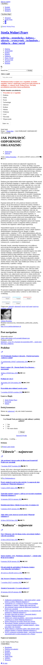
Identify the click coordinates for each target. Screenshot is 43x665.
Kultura (7, 52)
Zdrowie (7, 61)
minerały (11, 306)
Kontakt (7, 7)
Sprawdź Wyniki (21, 435)
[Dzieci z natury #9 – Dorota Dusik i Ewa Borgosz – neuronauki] (2, 363)
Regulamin (8, 647)
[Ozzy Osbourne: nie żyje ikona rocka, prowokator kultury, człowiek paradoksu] (2, 530)
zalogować (11, 411)
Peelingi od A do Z (7, 379)
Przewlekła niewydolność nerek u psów (14, 388)
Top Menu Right (6, 14)
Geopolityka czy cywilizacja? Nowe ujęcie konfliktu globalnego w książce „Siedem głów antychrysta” (21, 604)
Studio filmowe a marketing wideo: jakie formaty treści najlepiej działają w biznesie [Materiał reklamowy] (22, 629)
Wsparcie (8, 18)
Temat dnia (9, 131)
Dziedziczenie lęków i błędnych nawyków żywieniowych (20, 505)
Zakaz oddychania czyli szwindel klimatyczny (15, 338)
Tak (8, 424)
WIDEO (7, 658)
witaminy (4, 308)
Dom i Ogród (9, 58)
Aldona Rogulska (10, 157)
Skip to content (5, 1)
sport (30, 306)
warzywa (35, 306)
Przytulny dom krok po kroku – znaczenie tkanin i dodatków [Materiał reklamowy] (20, 615)
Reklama (7, 9)
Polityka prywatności (11, 649)
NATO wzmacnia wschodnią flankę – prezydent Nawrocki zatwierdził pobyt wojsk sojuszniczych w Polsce (23, 633)
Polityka (7, 49)
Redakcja (8, 11)
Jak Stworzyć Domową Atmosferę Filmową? (16, 578)
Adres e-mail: (5, 74)
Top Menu (4, 3)
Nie (8, 426)
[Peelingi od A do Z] (2, 375)
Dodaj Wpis (8, 19)
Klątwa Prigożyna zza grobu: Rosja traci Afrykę (20, 621)
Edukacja (8, 56)
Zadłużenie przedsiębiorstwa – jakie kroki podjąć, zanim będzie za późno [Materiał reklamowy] (22, 601)
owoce (23, 306)
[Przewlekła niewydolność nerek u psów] (2, 384)
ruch (27, 306)
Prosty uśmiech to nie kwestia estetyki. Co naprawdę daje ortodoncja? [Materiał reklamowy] (20, 483)
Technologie (9, 51)
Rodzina (7, 63)
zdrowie (9, 308)
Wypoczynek (9, 60)
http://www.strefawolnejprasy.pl (11, 326)
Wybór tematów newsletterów (11, 90)
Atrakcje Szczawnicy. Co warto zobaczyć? (15, 588)
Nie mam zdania (12, 428)
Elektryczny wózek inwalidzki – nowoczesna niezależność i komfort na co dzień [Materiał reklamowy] (23, 618)
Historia (7, 54)
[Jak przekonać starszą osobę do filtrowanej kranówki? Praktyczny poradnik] (2, 456)
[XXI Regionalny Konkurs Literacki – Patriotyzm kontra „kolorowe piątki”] (2, 352)
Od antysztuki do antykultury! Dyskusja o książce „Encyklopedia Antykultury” (17, 568)
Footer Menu (5, 644)
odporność (17, 306)
